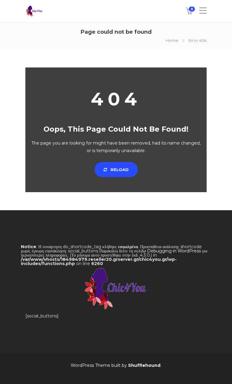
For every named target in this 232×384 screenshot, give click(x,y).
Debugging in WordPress (174, 251)
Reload (119, 169)
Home (172, 40)
